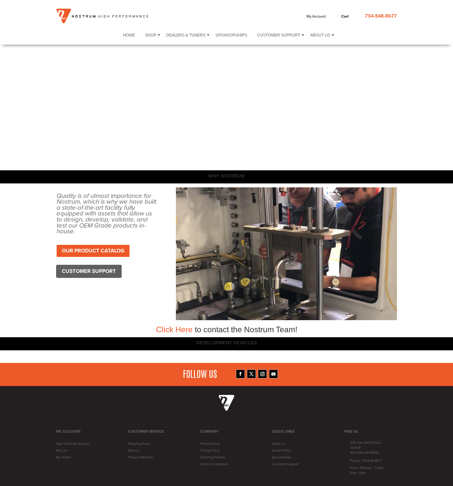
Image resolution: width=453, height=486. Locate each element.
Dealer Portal (281, 450)
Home (129, 35)
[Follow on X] (251, 373)
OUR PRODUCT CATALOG (93, 251)
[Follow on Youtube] (273, 373)
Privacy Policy (210, 444)
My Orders (63, 457)
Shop (150, 35)
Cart (345, 16)
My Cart (61, 450)
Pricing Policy (209, 450)
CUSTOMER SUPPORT (89, 271)
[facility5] (286, 319)
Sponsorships (231, 35)
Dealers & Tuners (186, 35)
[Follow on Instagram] (262, 373)
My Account (316, 16)
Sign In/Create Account (73, 444)
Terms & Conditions (214, 464)
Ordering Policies (212, 457)
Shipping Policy (139, 444)
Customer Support (278, 35)
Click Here (175, 329)
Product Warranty (140, 457)
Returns (133, 450)
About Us (320, 35)
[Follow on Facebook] (240, 373)
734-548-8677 (381, 16)
